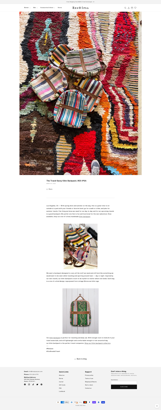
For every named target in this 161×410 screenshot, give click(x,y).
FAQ (60, 388)
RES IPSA (82, 405)
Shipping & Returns (91, 381)
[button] (27, 8)
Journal (61, 381)
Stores (61, 378)
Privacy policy (89, 375)
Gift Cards (62, 385)
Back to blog (82, 359)
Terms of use (89, 378)
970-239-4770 (33, 374)
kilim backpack (54, 338)
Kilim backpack (84, 216)
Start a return (89, 385)
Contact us (88, 388)
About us (61, 375)
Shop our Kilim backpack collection (97, 343)
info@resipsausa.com (35, 371)
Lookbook (62, 391)
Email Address (114, 379)
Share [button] (50, 189)
